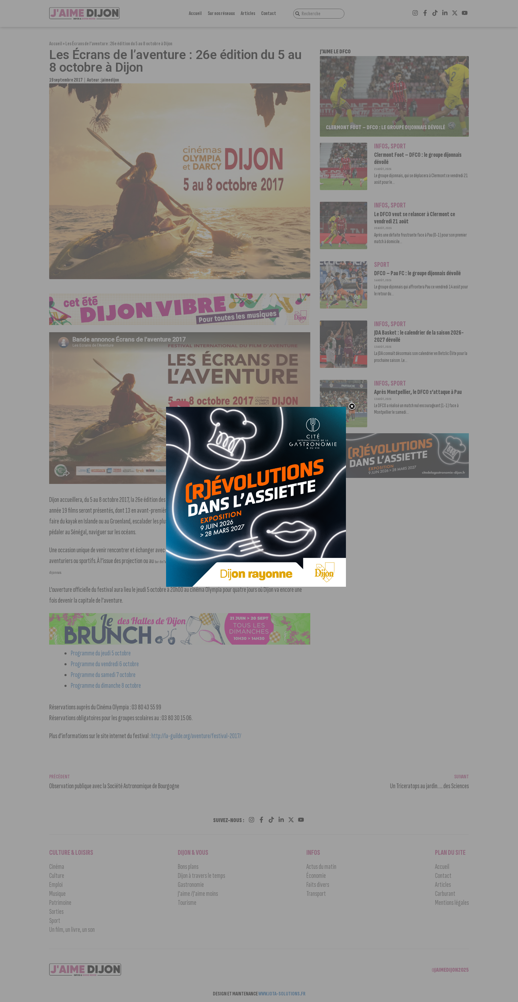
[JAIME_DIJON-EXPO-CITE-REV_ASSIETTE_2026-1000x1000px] (256, 585)
